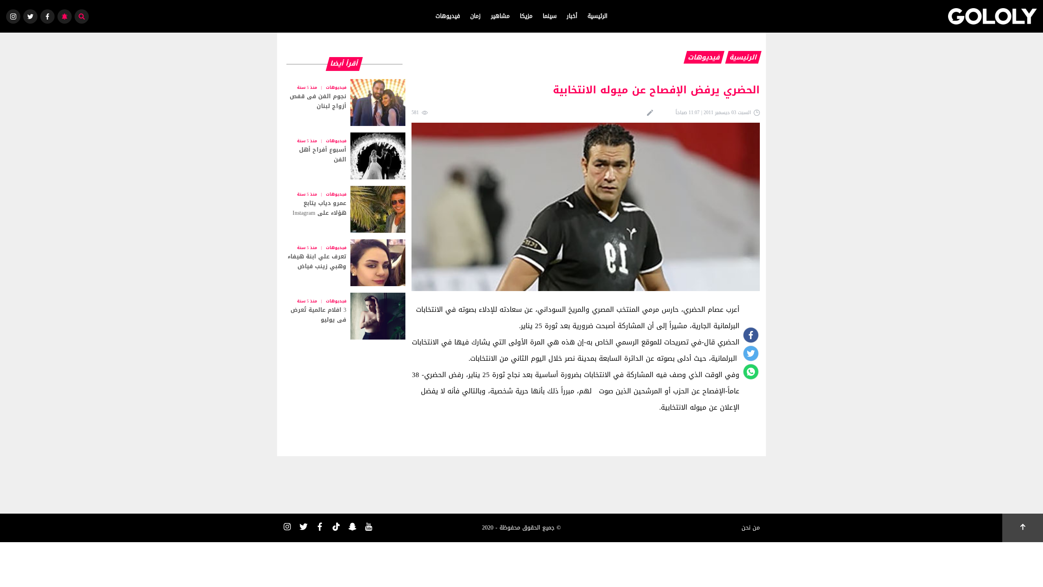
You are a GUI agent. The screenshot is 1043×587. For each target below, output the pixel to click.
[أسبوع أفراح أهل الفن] (344, 155)
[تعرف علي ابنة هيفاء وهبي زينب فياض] (344, 262)
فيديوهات (448, 16)
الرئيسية (597, 16)
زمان (475, 16)
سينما (550, 16)
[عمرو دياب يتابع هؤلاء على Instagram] (344, 209)
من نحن (751, 527)
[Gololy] (992, 16)
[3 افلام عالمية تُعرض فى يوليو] (344, 316)
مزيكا (526, 16)
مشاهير (500, 16)
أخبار (572, 16)
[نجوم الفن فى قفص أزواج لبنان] (344, 102)
